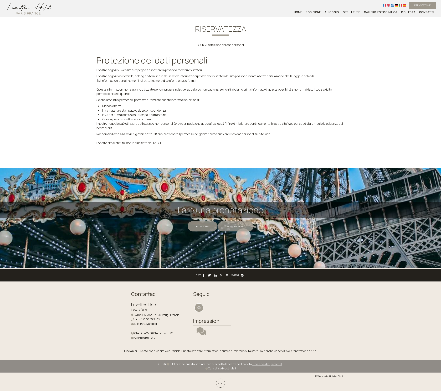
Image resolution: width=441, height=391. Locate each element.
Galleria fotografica (380, 12)
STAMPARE (236, 275)
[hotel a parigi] (28, 8)
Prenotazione (422, 5)
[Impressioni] (201, 333)
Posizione (313, 12)
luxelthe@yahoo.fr (145, 324)
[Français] (384, 5)
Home (298, 12)
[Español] (404, 5)
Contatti (426, 12)
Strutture (351, 12)
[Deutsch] (396, 5)
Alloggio (332, 12)
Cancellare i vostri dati (222, 368)
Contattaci (144, 294)
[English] (388, 5)
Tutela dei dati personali (267, 364)
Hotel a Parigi (139, 309)
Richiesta (408, 12)
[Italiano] (400, 5)
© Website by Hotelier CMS (329, 376)
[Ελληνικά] (392, 5)
